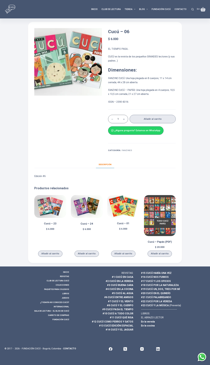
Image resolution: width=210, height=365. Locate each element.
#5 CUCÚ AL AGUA (122, 293)
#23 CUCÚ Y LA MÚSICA (155, 305)
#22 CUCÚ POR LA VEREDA (156, 301)
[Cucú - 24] (87, 206)
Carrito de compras (58, 315)
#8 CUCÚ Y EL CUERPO (120, 305)
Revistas (64, 276)
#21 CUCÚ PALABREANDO (156, 297)
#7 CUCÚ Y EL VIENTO (120, 301)
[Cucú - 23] (50, 206)
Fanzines (127, 150)
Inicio (94, 9)
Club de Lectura (111, 9)
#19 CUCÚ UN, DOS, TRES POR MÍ (160, 289)
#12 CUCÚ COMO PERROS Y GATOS (112, 321)
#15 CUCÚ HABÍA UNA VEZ (156, 273)
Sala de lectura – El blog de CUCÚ (51, 311)
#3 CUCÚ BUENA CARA (120, 285)
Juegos (65, 298)
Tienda (128, 9)
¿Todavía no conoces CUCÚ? (54, 302)
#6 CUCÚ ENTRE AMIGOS (118, 297)
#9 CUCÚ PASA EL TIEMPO (117, 309)
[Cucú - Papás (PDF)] (160, 215)
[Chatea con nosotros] (202, 357)
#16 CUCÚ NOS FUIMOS (155, 277)
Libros (65, 294)
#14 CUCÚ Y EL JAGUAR (119, 329)
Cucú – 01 (123, 223)
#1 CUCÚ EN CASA (122, 277)
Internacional (61, 307)
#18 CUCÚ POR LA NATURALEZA (160, 285)
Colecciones (62, 285)
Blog (142, 9)
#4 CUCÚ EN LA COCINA (119, 289)
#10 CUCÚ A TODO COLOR (118, 313)
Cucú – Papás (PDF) (160, 241)
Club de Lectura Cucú (58, 281)
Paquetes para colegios (56, 289)
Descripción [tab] (105, 164)
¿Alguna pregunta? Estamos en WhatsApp (137, 130)
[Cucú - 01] (123, 206)
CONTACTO (69, 348)
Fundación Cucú (161, 9)
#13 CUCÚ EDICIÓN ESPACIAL (116, 325)
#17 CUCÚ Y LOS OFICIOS (156, 281)
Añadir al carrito (153, 119)
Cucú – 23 (50, 223)
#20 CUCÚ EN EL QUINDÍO (155, 293)
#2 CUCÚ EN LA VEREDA (119, 281)
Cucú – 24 (87, 223)
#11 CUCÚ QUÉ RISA (121, 317)
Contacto (180, 9)
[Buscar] (192, 9)
